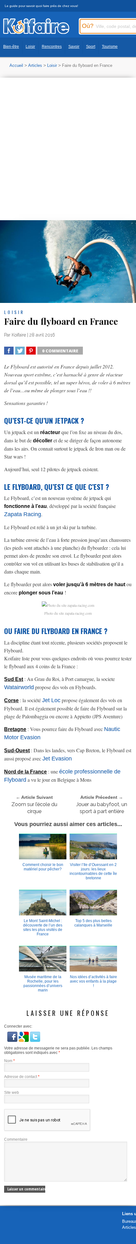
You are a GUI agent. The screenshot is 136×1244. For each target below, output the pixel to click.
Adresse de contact (22, 1076)
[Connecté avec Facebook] (13, 1040)
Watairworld (19, 687)
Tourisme (110, 46)
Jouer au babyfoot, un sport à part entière (101, 807)
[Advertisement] (68, 149)
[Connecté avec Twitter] (35, 1040)
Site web (11, 1092)
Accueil (16, 65)
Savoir (73, 46)
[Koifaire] (36, 32)
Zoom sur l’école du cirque (34, 807)
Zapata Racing (22, 514)
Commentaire (16, 1139)
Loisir (30, 46)
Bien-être (11, 46)
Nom (9, 1061)
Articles (35, 65)
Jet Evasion (57, 758)
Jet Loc (51, 700)
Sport (90, 46)
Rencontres (52, 46)
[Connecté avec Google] (24, 1040)
